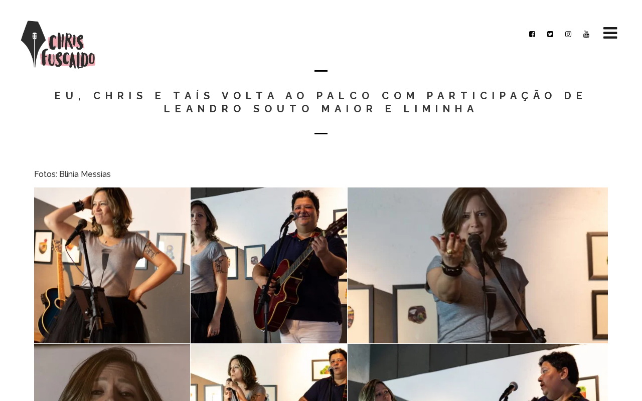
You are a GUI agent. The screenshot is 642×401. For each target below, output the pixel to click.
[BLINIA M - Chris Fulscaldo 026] (478, 265)
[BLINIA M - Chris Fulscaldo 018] (112, 265)
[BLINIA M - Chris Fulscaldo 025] (269, 265)
